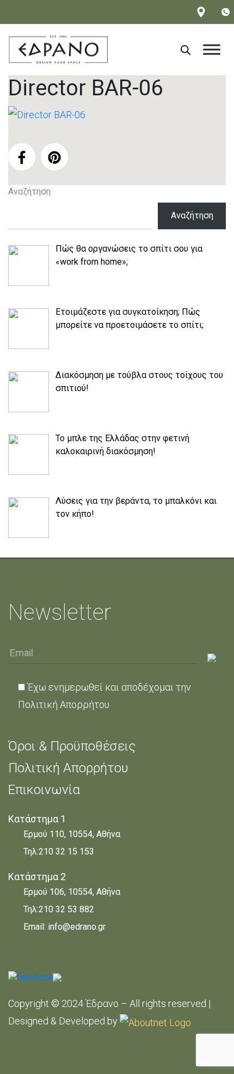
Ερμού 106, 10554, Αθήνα (71, 892)
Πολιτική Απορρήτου (63, 704)
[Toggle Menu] (211, 49)
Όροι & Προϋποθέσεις (72, 746)
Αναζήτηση (29, 191)
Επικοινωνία (44, 789)
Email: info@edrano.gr (64, 927)
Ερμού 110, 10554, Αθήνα (71, 834)
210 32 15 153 (66, 851)
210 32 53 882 (66, 909)
